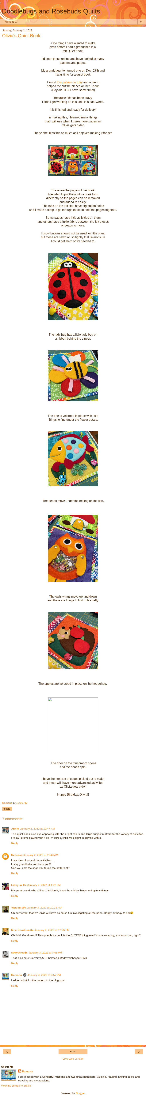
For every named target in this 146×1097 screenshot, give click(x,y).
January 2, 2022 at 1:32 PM (44, 884)
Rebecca (16, 854)
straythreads (19, 952)
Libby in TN (18, 884)
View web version (73, 1058)
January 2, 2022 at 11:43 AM (41, 854)
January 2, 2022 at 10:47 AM (37, 828)
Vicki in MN (18, 907)
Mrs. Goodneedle (22, 929)
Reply (14, 843)
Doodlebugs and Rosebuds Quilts (51, 11)
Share (7, 809)
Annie (15, 828)
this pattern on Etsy (70, 82)
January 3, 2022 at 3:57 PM (44, 974)
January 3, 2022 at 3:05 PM (45, 952)
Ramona (16, 974)
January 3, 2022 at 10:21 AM (44, 907)
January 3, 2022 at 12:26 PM (52, 929)
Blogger (80, 1093)
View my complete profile (16, 1085)
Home (73, 1051)
